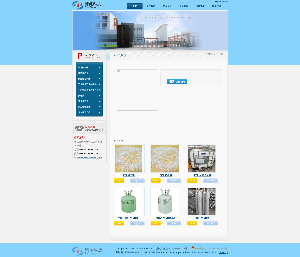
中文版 (225, 1)
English (218, 1)
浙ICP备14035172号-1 (178, 248)
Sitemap (223, 252)
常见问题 (183, 6)
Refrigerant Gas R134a (204, 252)
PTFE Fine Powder (158, 252)
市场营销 (200, 6)
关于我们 (151, 6)
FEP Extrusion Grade (136, 252)
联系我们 (216, 6)
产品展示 (167, 6)
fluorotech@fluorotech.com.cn (90, 158)
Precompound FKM (180, 252)
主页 (134, 6)
